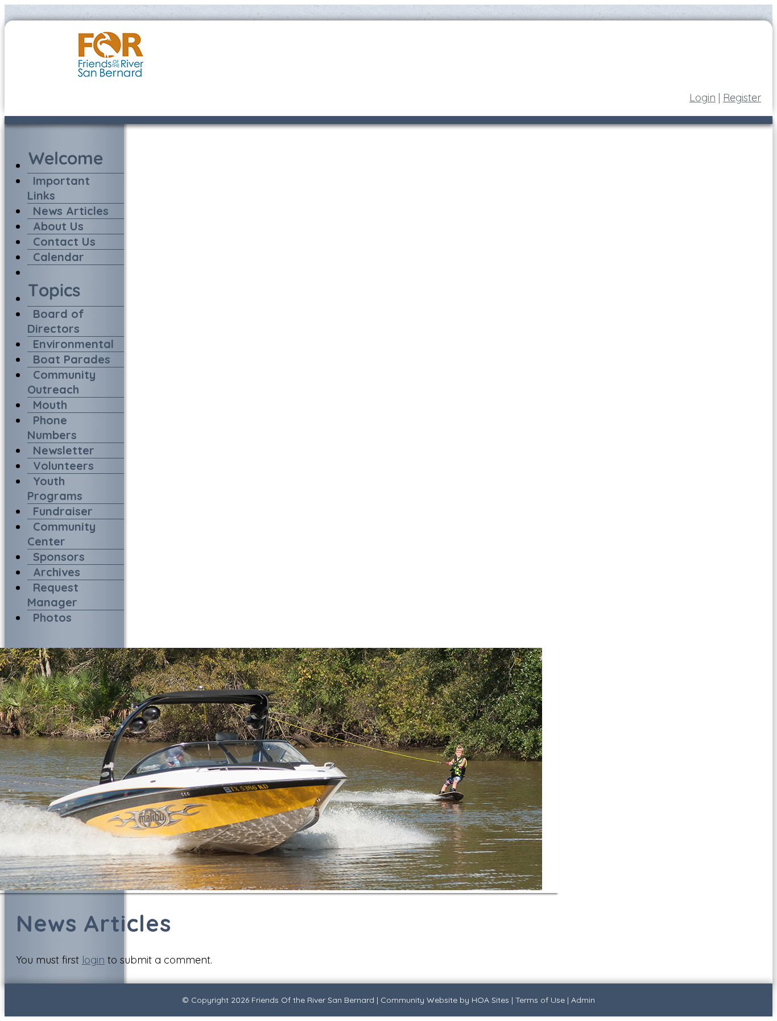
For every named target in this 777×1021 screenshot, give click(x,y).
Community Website (419, 1000)
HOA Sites (490, 1000)
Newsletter (63, 450)
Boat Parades (71, 359)
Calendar (58, 257)
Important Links (58, 187)
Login (702, 97)
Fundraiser (63, 511)
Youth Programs (54, 488)
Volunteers (63, 465)
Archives (56, 572)
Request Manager (52, 594)
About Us (58, 226)
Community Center (61, 533)
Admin (583, 1000)
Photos (52, 617)
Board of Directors (55, 321)
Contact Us (64, 241)
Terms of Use (540, 1000)
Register (742, 97)
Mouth (50, 405)
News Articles (71, 211)
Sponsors (59, 556)
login (93, 959)
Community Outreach (61, 381)
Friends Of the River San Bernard (312, 1000)
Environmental (73, 344)
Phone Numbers (52, 427)
